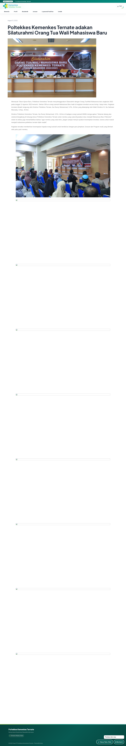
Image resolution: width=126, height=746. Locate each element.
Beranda (6, 11)
